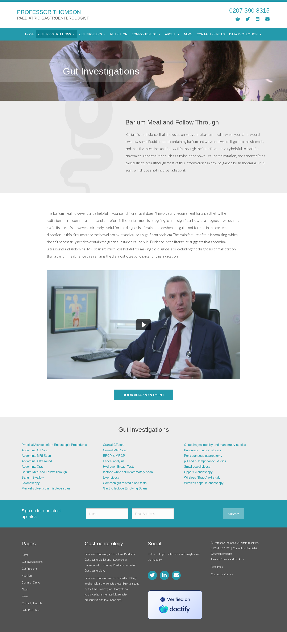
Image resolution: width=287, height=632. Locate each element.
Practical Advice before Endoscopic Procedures (54, 444)
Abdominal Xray (32, 466)
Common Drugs (144, 34)
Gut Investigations (54, 34)
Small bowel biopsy (197, 466)
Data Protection (243, 34)
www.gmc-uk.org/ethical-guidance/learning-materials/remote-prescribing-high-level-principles (107, 594)
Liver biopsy (111, 477)
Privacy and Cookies (232, 559)
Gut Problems (90, 34)
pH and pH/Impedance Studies (205, 461)
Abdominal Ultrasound (37, 461)
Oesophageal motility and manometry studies (215, 444)
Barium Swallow (33, 477)
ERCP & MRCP (114, 455)
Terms (214, 559)
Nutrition (118, 34)
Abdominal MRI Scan (36, 455)
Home (29, 34)
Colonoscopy (31, 483)
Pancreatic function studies (202, 450)
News (188, 34)
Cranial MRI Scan (115, 450)
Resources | (218, 566)
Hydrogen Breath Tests (118, 466)
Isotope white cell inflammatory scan (128, 472)
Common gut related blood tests (125, 483)
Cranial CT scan (114, 444)
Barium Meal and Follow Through (44, 472)
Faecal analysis (113, 461)
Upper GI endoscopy (198, 472)
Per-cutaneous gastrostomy (203, 455)
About (170, 34)
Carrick (228, 574)
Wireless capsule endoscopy (204, 483)
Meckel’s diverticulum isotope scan (46, 488)
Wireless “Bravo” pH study (202, 477)
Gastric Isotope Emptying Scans (125, 488)
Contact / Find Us (211, 34)
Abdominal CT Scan (35, 450)
